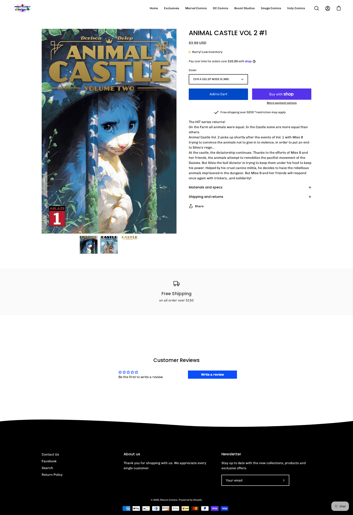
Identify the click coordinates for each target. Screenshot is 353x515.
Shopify (197, 499)
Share (199, 206)
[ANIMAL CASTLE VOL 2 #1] (88, 245)
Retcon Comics (169, 499)
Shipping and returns (206, 196)
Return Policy (52, 475)
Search (47, 468)
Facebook (49, 461)
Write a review (212, 374)
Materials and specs (205, 187)
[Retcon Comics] (22, 8)
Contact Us (50, 454)
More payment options (282, 102)
